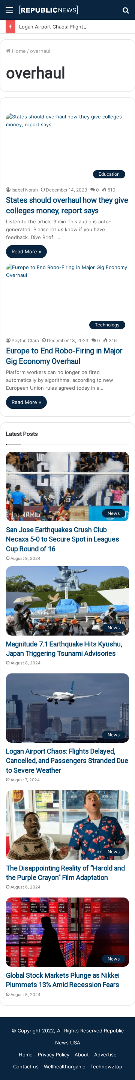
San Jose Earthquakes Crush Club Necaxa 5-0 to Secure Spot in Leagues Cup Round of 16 (62, 539)
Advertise (105, 1055)
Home (18, 51)
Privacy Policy (53, 1055)
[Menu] (9, 12)
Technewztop (106, 1067)
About (82, 1055)
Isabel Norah (25, 190)
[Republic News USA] (49, 10)
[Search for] (125, 12)
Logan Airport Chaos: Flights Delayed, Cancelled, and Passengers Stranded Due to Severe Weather (67, 760)
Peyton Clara (25, 340)
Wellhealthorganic (64, 1067)
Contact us (26, 1067)
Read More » (26, 251)
